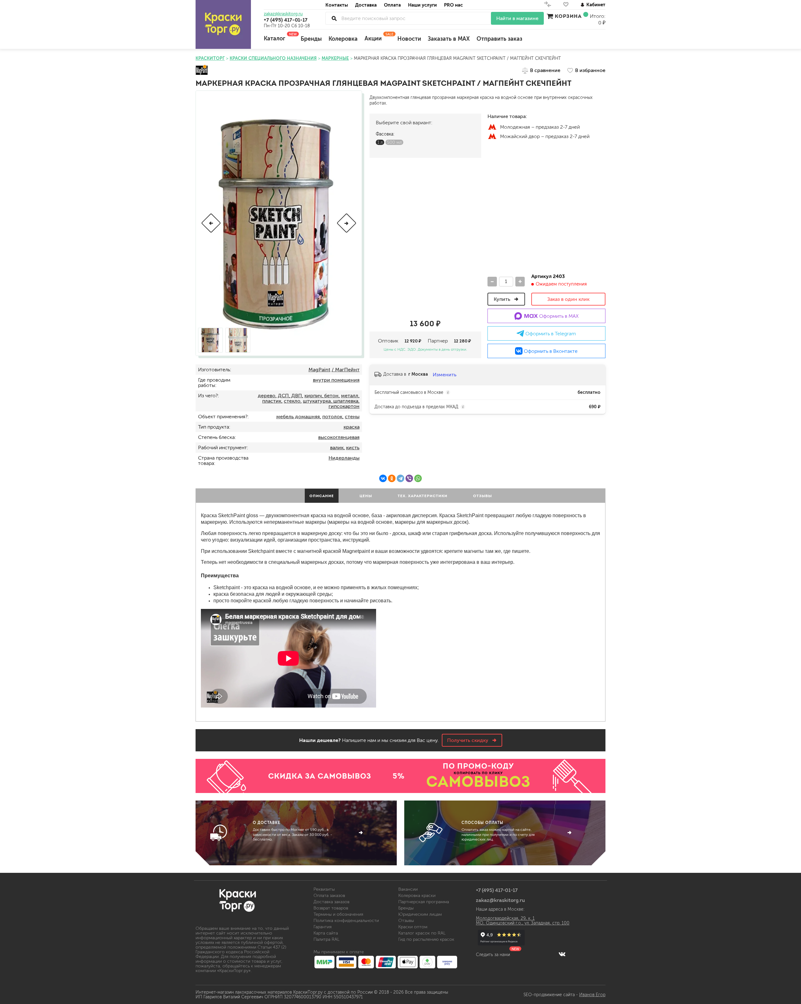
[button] (211, 223)
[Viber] (409, 478)
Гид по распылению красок (426, 939)
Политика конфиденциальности (346, 920)
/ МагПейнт (346, 369)
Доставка (366, 5)
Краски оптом (412, 926)
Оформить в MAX (558, 316)
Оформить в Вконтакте (550, 351)
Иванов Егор (592, 994)
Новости (409, 39)
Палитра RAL (326, 939)
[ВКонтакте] (383, 478)
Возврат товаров (331, 908)
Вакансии (408, 889)
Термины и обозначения (338, 914)
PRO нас (453, 5)
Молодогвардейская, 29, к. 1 (505, 918)
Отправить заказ (499, 39)
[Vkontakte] (562, 953)
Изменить (445, 374)
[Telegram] (400, 478)
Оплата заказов (329, 895)
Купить (503, 299)
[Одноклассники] (391, 478)
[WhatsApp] (418, 478)
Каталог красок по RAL (422, 933)
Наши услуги (422, 5)
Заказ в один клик (568, 299)
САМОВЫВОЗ (478, 781)
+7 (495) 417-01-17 (286, 19)
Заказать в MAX (449, 39)
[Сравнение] (547, 5)
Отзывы (406, 920)
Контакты (336, 5)
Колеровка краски (417, 895)
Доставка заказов (331, 901)
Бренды (311, 39)
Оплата (392, 5)
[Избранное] (566, 5)
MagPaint (319, 369)
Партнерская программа (423, 901)
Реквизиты (324, 889)
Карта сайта (326, 933)
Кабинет (595, 4)
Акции (377, 37)
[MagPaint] (202, 70)
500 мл (394, 142)
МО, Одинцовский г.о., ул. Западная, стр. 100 (522, 923)
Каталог (279, 37)
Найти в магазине (517, 18)
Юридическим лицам (420, 914)
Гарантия (323, 926)
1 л (380, 142)
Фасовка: (385, 134)
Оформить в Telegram (550, 333)
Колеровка (343, 39)
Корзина (568, 16)
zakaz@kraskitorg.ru (283, 14)
